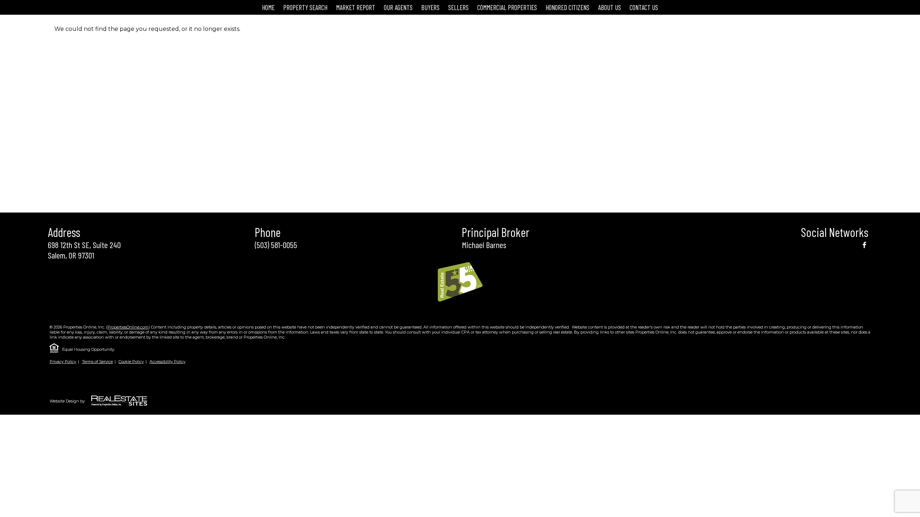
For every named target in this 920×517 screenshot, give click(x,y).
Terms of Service (97, 361)
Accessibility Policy (167, 361)
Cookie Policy (131, 361)
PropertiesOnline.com (127, 327)
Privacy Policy (63, 361)
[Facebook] (864, 244)
